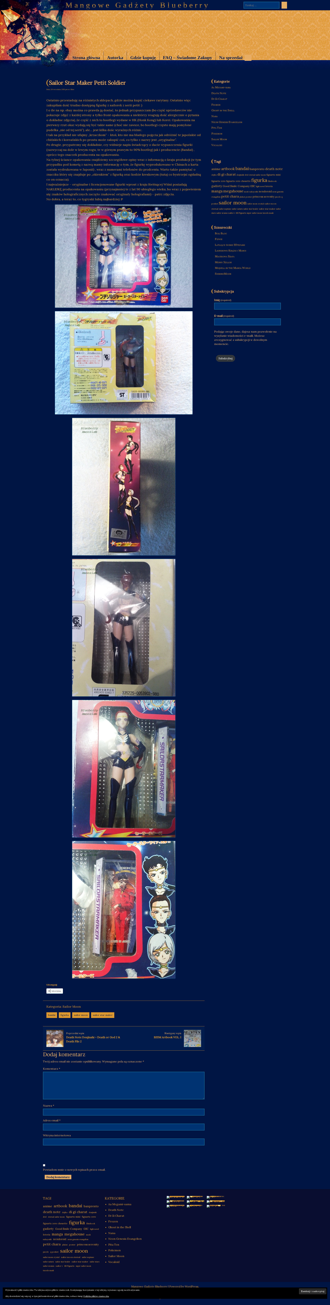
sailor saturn (237, 209)
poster (249, 196)
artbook (228, 168)
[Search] (284, 5)
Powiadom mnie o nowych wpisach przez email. (74, 1169)
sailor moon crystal (255, 204)
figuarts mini (273, 174)
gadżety (216, 186)
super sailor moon (254, 213)
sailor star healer (250, 209)
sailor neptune (225, 209)
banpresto (257, 169)
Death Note (218, 93)
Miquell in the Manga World (232, 268)
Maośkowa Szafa (224, 256)
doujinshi (240, 175)
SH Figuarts (241, 213)
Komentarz (51, 1068)
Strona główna (86, 57)
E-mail (224, 315)
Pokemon (216, 133)
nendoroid (265, 191)
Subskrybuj (225, 358)
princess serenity (263, 196)
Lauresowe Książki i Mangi (230, 250)
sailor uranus (222, 213)
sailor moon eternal (70, 1257)
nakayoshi (253, 192)
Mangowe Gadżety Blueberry (137, 5)
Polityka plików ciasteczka (96, 1296)
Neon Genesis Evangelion (226, 122)
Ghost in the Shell (222, 110)
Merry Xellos (223, 262)
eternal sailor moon (257, 175)
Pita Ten (216, 127)
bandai (51, 1015)
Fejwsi (218, 239)
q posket (54, 1252)
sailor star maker (103, 1015)
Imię (222, 300)
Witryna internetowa (57, 1135)
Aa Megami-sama (221, 87)
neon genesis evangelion (78, 1239)
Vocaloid (216, 145)
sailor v (231, 213)
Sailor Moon (72, 1007)
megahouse (233, 191)
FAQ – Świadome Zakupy (187, 57)
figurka (64, 1015)
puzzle (278, 197)
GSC (252, 186)
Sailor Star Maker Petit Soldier (87, 82)
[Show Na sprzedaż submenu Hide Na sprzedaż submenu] (248, 58)
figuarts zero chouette (238, 181)
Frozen (215, 104)
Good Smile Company (236, 186)
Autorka (115, 57)
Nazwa (48, 1105)
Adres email (51, 1120)
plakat (242, 197)
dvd (246, 174)
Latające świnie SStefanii (230, 245)
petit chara (230, 196)
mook (246, 192)
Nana (214, 116)
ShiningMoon (223, 273)
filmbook (272, 181)
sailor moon (81, 1015)
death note (274, 169)
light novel (260, 186)
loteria (269, 186)
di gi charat (226, 174)
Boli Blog (221, 233)
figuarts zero (218, 181)
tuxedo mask (268, 213)
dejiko (214, 175)
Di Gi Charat (219, 98)
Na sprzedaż (229, 59)
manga (217, 191)
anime (216, 169)
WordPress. (192, 1286)
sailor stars (94, 1262)
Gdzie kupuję (143, 57)
